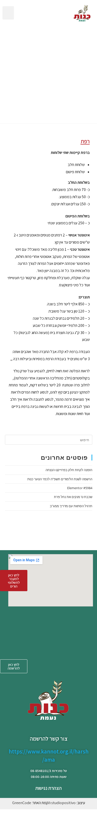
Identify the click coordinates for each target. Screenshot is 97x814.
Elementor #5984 (79, 488)
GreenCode (21, 802)
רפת (85, 141)
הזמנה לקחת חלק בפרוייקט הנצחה (69, 470)
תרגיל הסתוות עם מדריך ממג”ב (71, 506)
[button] (8, 13)
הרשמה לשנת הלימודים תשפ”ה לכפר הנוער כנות (59, 479)
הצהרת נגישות (48, 788)
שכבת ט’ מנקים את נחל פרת (73, 497)
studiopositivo (63, 802)
